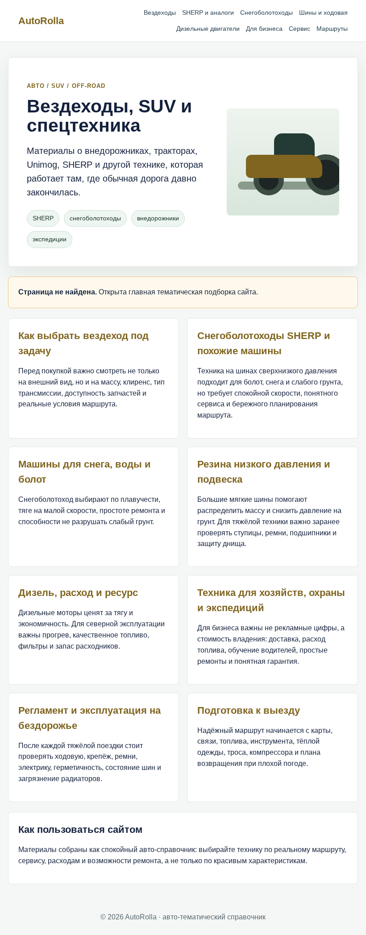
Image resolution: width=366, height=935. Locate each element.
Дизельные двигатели (208, 28)
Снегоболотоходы (266, 12)
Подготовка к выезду (248, 710)
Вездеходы (160, 12)
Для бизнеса (264, 28)
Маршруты (332, 28)
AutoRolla (41, 20)
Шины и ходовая (323, 12)
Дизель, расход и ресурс (78, 592)
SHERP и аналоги (208, 12)
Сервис (299, 28)
